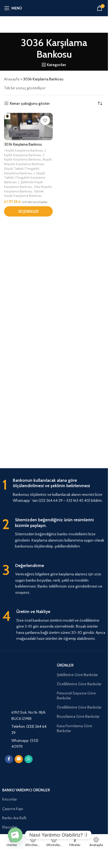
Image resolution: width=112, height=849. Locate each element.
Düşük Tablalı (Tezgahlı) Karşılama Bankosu (21, 170)
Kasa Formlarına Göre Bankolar (74, 728)
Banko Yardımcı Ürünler (26, 790)
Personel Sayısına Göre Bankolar (76, 695)
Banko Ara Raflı (14, 817)
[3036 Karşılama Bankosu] (28, 126)
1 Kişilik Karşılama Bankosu (23, 150)
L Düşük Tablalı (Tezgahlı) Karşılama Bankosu (24, 177)
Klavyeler (9, 827)
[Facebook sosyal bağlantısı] (9, 759)
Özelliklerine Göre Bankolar (79, 683)
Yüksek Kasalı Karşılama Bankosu (24, 193)
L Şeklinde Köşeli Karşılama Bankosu (23, 184)
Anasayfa (11, 79)
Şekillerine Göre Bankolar (77, 674)
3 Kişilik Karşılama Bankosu (24, 157)
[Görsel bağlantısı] (26, 768)
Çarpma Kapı (12, 808)
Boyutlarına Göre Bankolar (78, 716)
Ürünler (65, 665)
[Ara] (54, 24)
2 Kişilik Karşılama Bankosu (25, 152)
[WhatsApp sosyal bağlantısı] (28, 759)
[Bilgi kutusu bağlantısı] (54, 491)
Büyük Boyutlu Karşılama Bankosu (28, 161)
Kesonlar (9, 799)
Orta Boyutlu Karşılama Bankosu (28, 189)
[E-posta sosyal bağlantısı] (19, 759)
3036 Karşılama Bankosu (23, 144)
